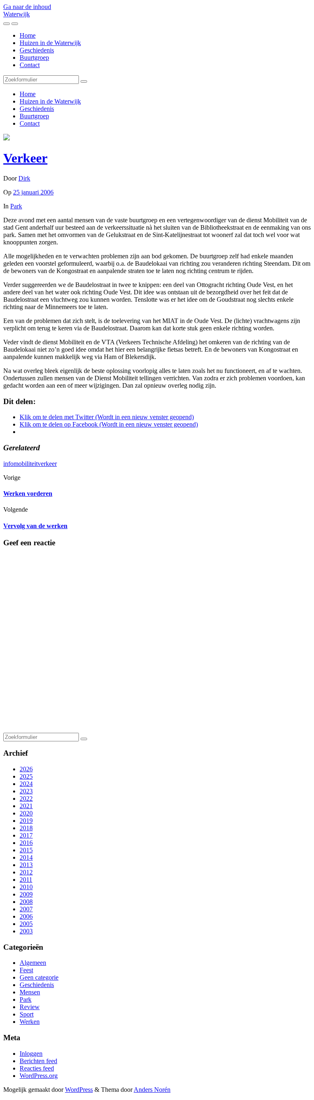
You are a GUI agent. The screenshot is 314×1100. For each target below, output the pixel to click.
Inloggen (31, 1053)
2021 (26, 805)
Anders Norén (152, 1089)
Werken (30, 1021)
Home (28, 35)
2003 (26, 931)
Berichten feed (38, 1060)
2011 (26, 879)
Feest (26, 970)
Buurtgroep (34, 57)
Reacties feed (37, 1068)
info (8, 463)
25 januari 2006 (33, 192)
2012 (26, 872)
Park (16, 206)
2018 (26, 827)
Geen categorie (39, 977)
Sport (27, 1014)
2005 (26, 923)
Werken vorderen (27, 493)
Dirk (24, 178)
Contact (30, 64)
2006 (26, 916)
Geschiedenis (37, 50)
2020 (26, 813)
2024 (26, 783)
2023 (26, 791)
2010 (26, 886)
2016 (26, 842)
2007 (26, 909)
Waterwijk (16, 14)
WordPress (79, 1089)
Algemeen (33, 962)
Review (30, 1006)
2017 (26, 835)
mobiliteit (25, 463)
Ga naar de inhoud (27, 6)
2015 (26, 850)
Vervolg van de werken (35, 525)
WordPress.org (39, 1075)
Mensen (30, 992)
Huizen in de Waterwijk (50, 42)
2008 (26, 901)
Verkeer (25, 158)
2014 (26, 857)
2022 (26, 798)
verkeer (47, 463)
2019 (26, 820)
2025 (26, 776)
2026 (26, 769)
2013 (26, 864)
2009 (26, 894)
